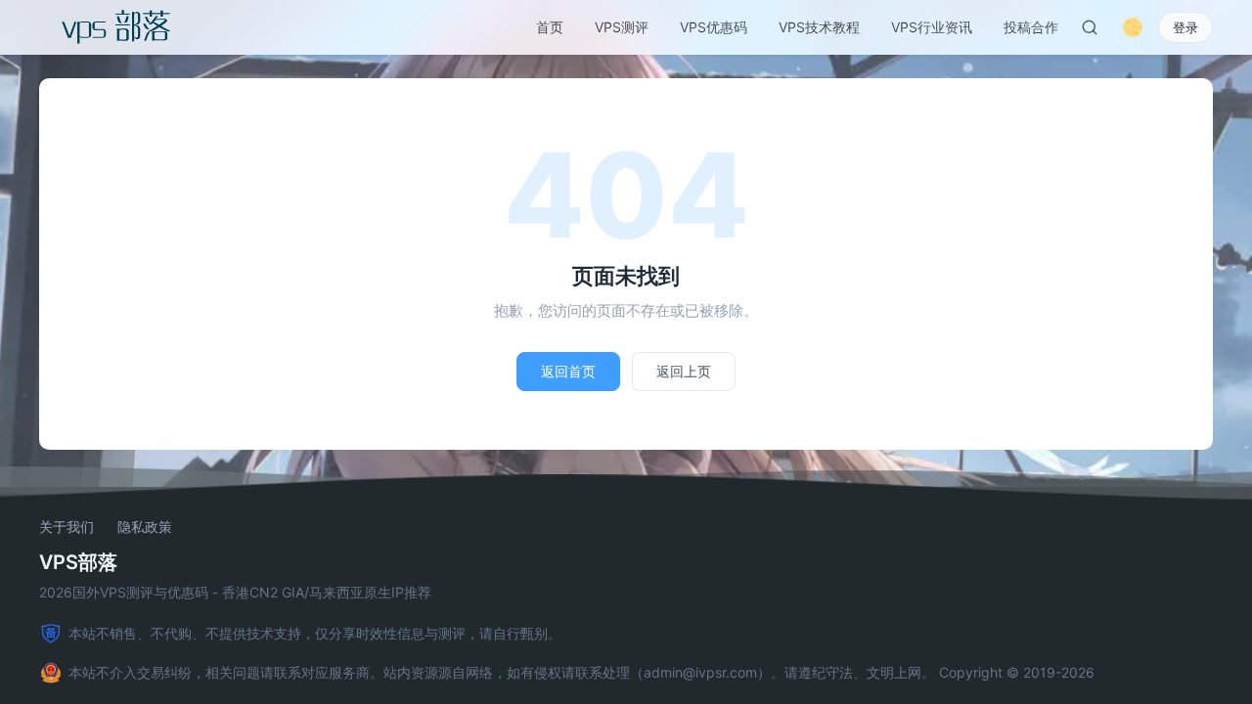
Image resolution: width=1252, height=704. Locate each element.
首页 (549, 27)
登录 (1185, 27)
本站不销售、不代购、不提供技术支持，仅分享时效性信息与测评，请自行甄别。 (314, 633)
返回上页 (683, 371)
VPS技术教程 (819, 27)
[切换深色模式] (1132, 27)
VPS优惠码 (713, 27)
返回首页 (568, 371)
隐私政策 (144, 527)
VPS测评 (621, 27)
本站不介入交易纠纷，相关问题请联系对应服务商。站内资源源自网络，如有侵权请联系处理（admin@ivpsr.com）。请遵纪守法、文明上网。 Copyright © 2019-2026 (581, 672)
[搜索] (1089, 27)
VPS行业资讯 (931, 27)
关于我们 (66, 527)
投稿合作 (1031, 27)
